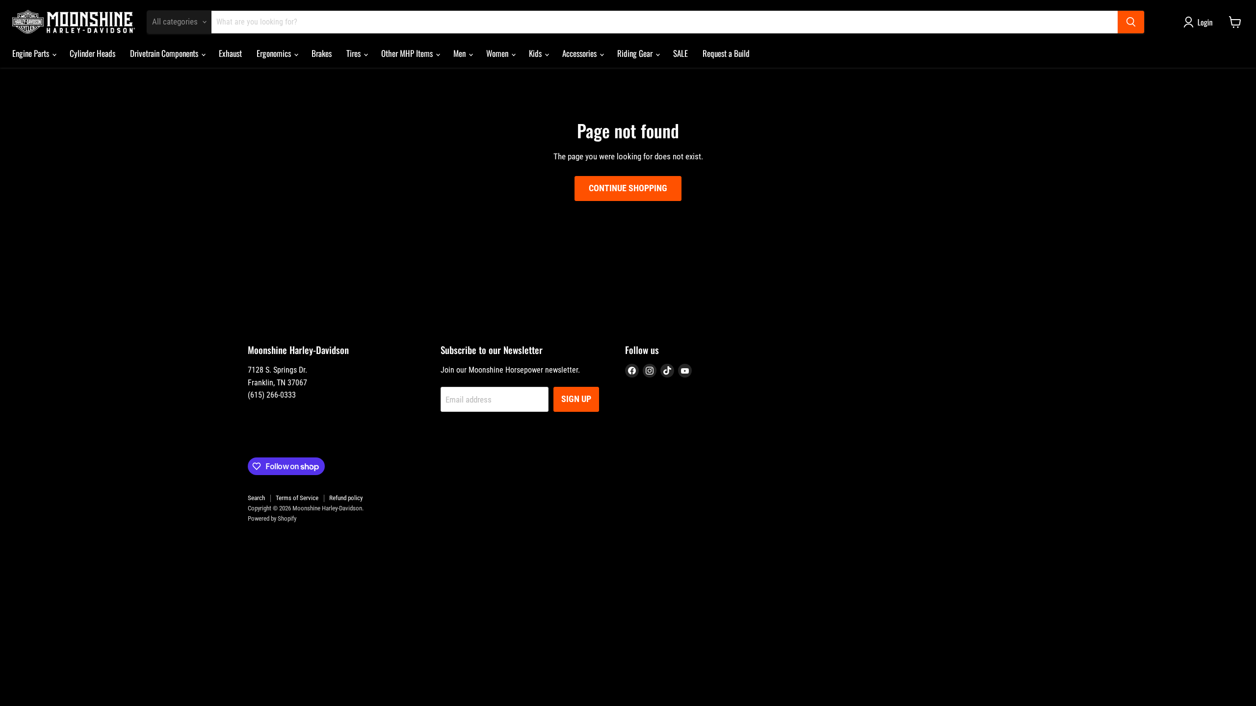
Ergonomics (275, 53)
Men (460, 53)
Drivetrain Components (165, 53)
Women (498, 53)
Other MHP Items (408, 53)
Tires (354, 53)
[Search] (1131, 22)
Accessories (580, 53)
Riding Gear (635, 53)
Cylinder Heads (92, 53)
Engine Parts (31, 53)
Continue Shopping (628, 188)
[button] (1200, 22)
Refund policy (346, 498)
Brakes (322, 53)
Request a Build (726, 53)
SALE (680, 53)
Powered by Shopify (272, 518)
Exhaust (230, 53)
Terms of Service (297, 498)
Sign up (576, 399)
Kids (536, 53)
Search (256, 498)
